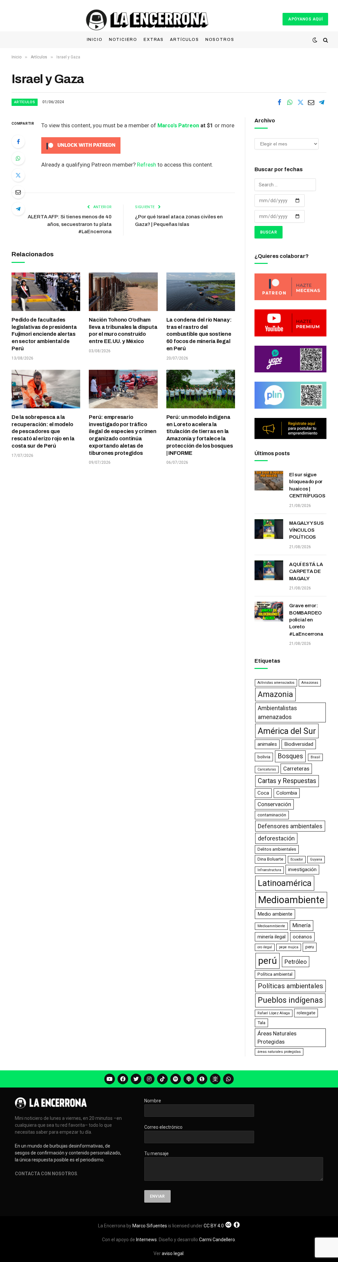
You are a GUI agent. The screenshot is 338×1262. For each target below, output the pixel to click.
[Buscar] (325, 40)
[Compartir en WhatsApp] (290, 102)
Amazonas (309, 682)
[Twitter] (18, 175)
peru (309, 946)
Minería (301, 925)
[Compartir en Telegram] (321, 102)
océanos (302, 937)
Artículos (184, 39)
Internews (146, 1239)
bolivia (263, 756)
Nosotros (219, 39)
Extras (154, 39)
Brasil (315, 757)
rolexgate (306, 1012)
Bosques (290, 756)
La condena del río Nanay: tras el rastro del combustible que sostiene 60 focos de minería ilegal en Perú (199, 334)
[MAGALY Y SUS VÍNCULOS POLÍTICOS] (268, 529)
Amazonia (275, 694)
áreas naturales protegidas (279, 1052)
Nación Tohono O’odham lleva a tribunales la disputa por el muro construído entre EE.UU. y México (123, 330)
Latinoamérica (285, 883)
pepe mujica (288, 947)
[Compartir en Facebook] (279, 102)
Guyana (316, 859)
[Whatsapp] (228, 1079)
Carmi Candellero (217, 1239)
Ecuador (296, 859)
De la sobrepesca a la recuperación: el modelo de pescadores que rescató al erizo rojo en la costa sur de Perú (43, 431)
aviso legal (173, 1253)
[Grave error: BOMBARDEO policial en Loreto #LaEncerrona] (268, 611)
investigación (302, 869)
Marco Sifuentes (149, 1225)
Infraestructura (269, 870)
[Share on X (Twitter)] (300, 102)
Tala (261, 1022)
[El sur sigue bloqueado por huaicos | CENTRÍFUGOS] (268, 480)
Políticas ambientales (290, 986)
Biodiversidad (298, 744)
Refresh (146, 165)
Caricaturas (266, 769)
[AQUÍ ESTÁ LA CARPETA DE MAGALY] (268, 570)
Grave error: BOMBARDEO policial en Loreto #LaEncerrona (306, 620)
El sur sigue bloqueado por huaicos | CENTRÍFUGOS (307, 485)
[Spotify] (175, 1079)
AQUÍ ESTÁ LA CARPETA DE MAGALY (306, 571)
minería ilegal (271, 937)
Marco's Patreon (178, 125)
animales (267, 744)
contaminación (271, 814)
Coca (263, 793)
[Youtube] (109, 1079)
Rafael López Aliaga (273, 1013)
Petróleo (296, 961)
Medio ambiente (274, 914)
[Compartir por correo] (311, 102)
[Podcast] (189, 1079)
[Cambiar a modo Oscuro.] (315, 40)
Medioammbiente (271, 926)
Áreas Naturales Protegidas (276, 1037)
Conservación (274, 804)
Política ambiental (274, 974)
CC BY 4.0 (214, 1225)
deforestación (276, 838)
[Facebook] (18, 141)
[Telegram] (18, 208)
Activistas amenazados (275, 682)
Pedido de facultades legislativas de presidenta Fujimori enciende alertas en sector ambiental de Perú (44, 334)
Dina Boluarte (270, 859)
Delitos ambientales (276, 849)
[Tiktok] (162, 1079)
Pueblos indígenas (290, 1000)
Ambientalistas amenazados (277, 712)
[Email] (18, 192)
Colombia (286, 793)
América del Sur (287, 731)
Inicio (95, 39)
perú (267, 960)
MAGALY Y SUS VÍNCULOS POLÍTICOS (306, 530)
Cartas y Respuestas (287, 781)
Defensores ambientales (290, 826)
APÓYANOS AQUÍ (305, 19)
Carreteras (296, 768)
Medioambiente (291, 899)
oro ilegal (264, 947)
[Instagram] (149, 1079)
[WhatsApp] (18, 158)
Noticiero (123, 39)
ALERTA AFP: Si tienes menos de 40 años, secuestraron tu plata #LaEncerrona (70, 224)
